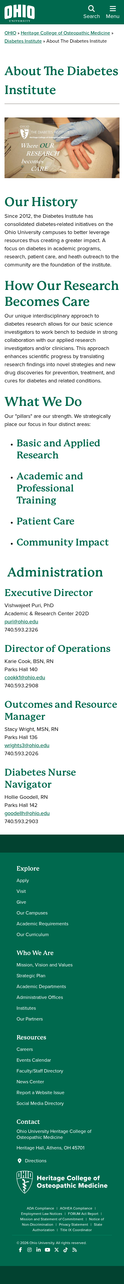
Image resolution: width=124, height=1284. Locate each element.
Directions (35, 1161)
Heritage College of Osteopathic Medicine (65, 32)
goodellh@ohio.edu (27, 813)
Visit (21, 891)
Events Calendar (34, 1060)
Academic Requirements (42, 923)
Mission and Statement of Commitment (51, 1219)
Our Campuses (32, 912)
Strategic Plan (31, 975)
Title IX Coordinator (76, 1230)
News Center (30, 1081)
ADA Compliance (40, 1208)
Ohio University (41, 1243)
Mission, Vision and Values (45, 964)
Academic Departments (41, 986)
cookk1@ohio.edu (25, 677)
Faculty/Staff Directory (40, 1070)
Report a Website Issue (40, 1092)
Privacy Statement (73, 1224)
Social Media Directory (40, 1103)
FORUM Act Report (83, 1213)
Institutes (26, 1008)
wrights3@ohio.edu (27, 745)
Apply (23, 880)
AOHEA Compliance (76, 1208)
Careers (25, 1049)
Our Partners (30, 1018)
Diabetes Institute (23, 41)
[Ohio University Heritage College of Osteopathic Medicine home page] (62, 1191)
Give (21, 902)
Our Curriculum (33, 934)
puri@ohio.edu (21, 621)
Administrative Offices (40, 997)
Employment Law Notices (41, 1213)
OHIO (10, 32)
